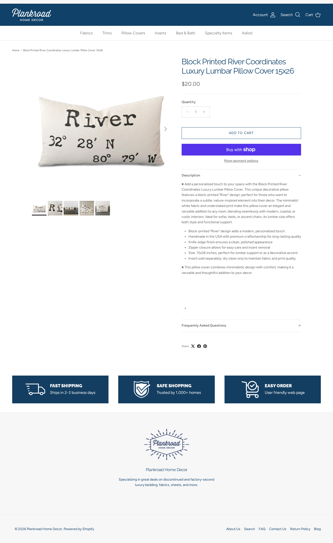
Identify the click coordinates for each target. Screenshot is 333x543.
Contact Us (277, 529)
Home (15, 50)
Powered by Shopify (79, 529)
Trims (107, 33)
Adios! (247, 33)
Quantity (189, 102)
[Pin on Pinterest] (205, 346)
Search (249, 529)
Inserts (160, 33)
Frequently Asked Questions (204, 325)
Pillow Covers (133, 33)
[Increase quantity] (205, 112)
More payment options (241, 161)
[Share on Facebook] (199, 346)
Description (191, 175)
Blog (317, 529)
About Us (233, 529)
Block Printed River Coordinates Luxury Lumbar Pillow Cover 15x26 (63, 50)
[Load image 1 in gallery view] (101, 126)
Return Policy (300, 529)
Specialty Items (218, 33)
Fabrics (86, 33)
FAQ (262, 529)
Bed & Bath (185, 33)
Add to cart (241, 133)
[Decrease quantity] (186, 112)
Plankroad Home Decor (44, 529)
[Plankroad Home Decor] (31, 15)
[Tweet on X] (193, 346)
